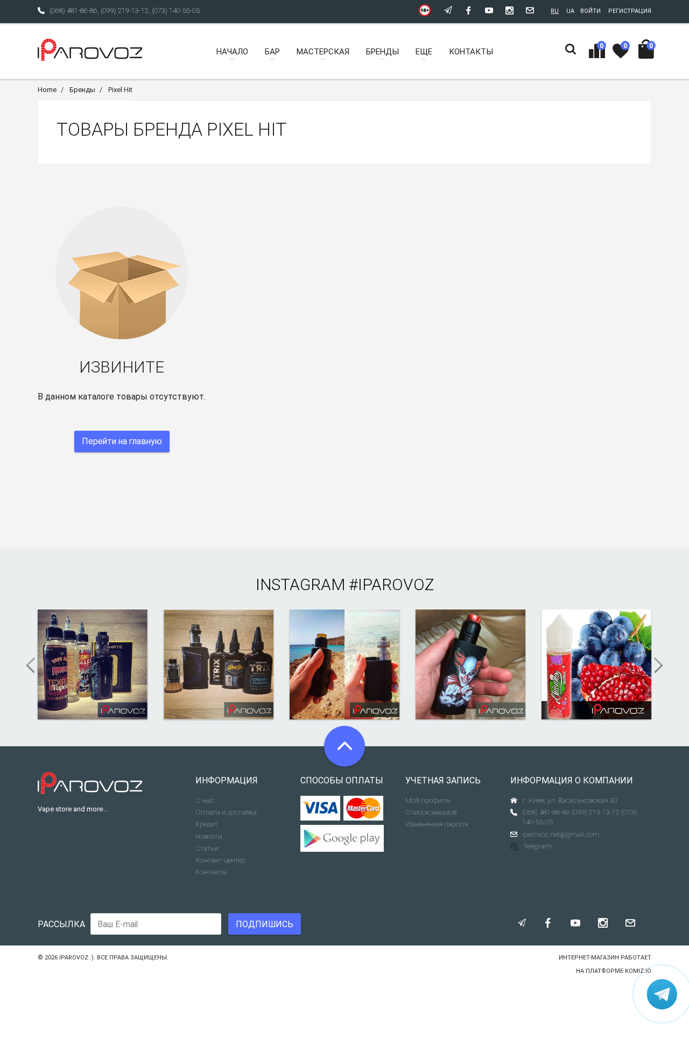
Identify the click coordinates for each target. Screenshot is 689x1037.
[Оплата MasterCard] (363, 808)
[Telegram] (662, 994)
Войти (590, 11)
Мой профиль (427, 800)
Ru (555, 11)
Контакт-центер (220, 860)
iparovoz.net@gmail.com (561, 834)
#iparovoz (391, 584)
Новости (208, 836)
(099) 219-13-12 (125, 10)
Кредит (206, 824)
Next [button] (662, 665)
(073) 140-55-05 (176, 10)
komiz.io (638, 971)
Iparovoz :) (76, 957)
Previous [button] (27, 665)
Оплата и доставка (226, 812)
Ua (570, 11)
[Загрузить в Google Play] (344, 838)
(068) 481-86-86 (73, 10)
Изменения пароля (436, 824)
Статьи (207, 848)
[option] (92, 664)
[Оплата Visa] (320, 808)
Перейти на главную (122, 441)
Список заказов (430, 812)
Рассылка (61, 924)
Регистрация (629, 11)
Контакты (211, 872)
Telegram (537, 846)
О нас (204, 800)
